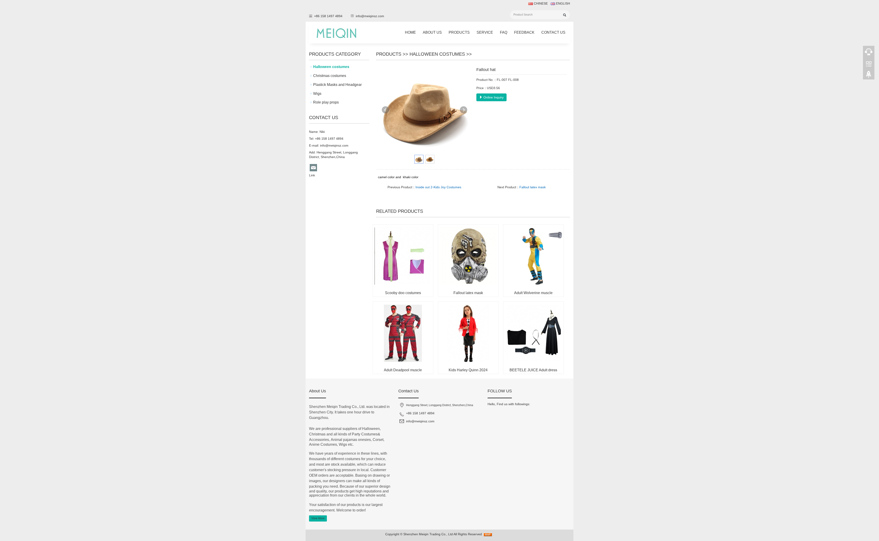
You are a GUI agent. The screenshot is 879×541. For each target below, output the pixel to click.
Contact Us (553, 32)
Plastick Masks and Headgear (337, 85)
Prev (385, 110)
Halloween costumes (437, 54)
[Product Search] (564, 15)
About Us (432, 32)
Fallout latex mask (532, 187)
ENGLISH (562, 3)
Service (485, 32)
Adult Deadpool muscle (403, 370)
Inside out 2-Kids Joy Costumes (438, 187)
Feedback (524, 32)
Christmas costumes (329, 76)
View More (318, 518)
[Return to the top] (868, 76)
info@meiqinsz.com (370, 16)
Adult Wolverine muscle (533, 293)
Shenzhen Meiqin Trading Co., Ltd (428, 534)
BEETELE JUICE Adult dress (533, 370)
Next (463, 110)
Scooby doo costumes (403, 293)
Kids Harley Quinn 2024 (468, 370)
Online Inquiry (493, 97)
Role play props (326, 102)
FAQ (503, 32)
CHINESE (540, 3)
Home (410, 32)
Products (459, 32)
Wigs (317, 94)
